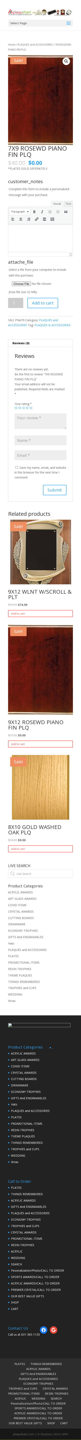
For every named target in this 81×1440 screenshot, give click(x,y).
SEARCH (16, 1264)
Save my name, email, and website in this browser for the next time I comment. (40, 473)
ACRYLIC (17, 1251)
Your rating (23, 404)
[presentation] (19, 211)
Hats (11, 943)
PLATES (13, 956)
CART (14, 1309)
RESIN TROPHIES (19, 969)
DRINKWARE (16, 924)
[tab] (40, 343)
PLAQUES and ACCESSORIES (35, 44)
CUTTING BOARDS (21, 918)
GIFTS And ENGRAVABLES (25, 937)
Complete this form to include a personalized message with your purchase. (39, 192)
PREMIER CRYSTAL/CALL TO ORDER (36, 1290)
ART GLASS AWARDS (22, 899)
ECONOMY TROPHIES (23, 931)
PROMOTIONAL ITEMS (23, 962)
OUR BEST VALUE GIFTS (27, 1296)
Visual (57, 203)
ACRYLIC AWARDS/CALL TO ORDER (35, 1283)
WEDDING (15, 994)
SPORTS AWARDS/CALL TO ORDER (35, 1277)
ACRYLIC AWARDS (20, 892)
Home (12, 44)
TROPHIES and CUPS (22, 988)
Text (68, 203)
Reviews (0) (20, 343)
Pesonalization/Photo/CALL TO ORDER (37, 1270)
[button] (19, 211)
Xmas (12, 1001)
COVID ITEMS (17, 905)
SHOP (15, 1302)
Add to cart (43, 303)
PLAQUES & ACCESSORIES (52, 325)
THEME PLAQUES (20, 975)
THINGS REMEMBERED (24, 982)
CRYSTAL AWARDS (21, 911)
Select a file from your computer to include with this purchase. (37, 281)
